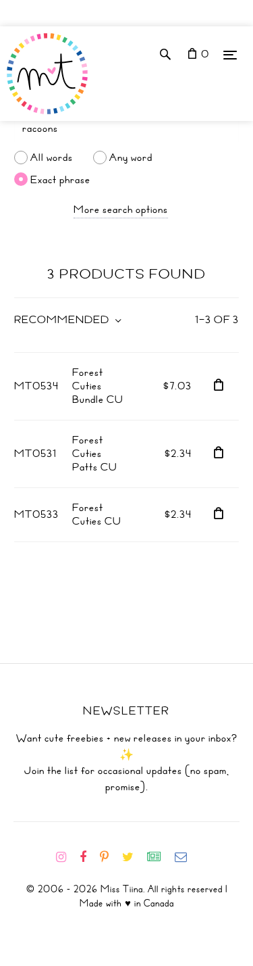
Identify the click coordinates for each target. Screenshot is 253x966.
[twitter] (133, 857)
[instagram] (66, 857)
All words (51, 157)
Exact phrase (60, 179)
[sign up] (159, 857)
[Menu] (230, 54)
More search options (121, 209)
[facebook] (88, 857)
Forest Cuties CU (96, 514)
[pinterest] (109, 857)
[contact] (186, 857)
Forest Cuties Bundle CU (97, 386)
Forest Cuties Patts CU (94, 453)
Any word (130, 157)
